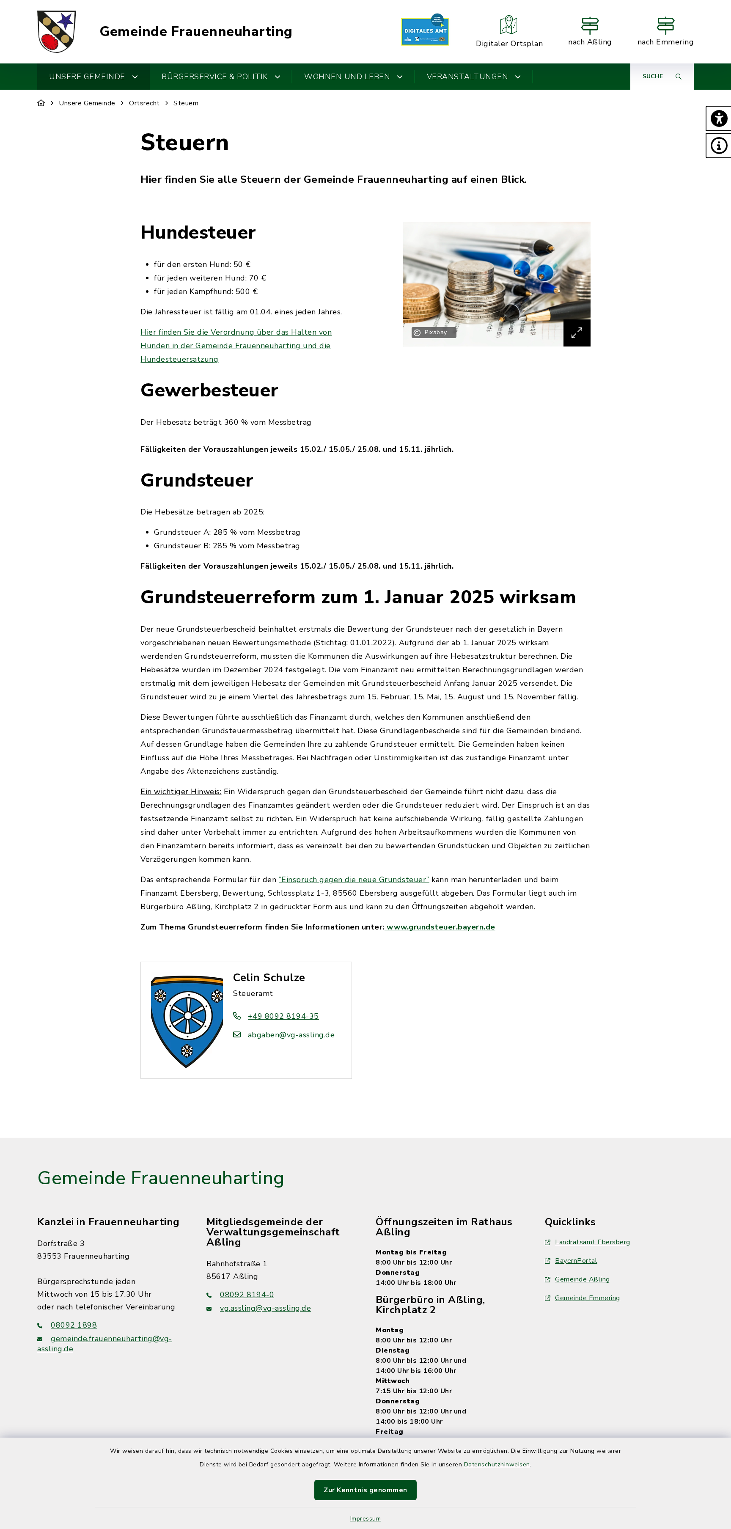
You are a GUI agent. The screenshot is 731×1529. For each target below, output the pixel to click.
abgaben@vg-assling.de (291, 1035)
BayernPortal (576, 1260)
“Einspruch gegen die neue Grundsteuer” (354, 879)
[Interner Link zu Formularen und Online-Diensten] (425, 31)
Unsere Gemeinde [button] (87, 77)
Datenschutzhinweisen (497, 1464)
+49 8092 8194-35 (283, 1016)
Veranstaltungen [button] (467, 77)
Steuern (186, 103)
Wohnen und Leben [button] (347, 77)
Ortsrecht (144, 103)
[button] (718, 118)
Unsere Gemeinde (87, 103)
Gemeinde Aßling (582, 1279)
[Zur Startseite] (41, 103)
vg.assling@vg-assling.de (265, 1308)
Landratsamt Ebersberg (592, 1242)
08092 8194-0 (247, 1295)
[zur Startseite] (56, 31)
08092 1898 (74, 1325)
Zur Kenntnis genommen (365, 1490)
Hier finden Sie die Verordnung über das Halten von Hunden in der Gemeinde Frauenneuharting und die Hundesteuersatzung (236, 345)
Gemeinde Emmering (587, 1298)
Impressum (365, 1519)
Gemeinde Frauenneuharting (196, 32)
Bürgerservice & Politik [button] (215, 77)
